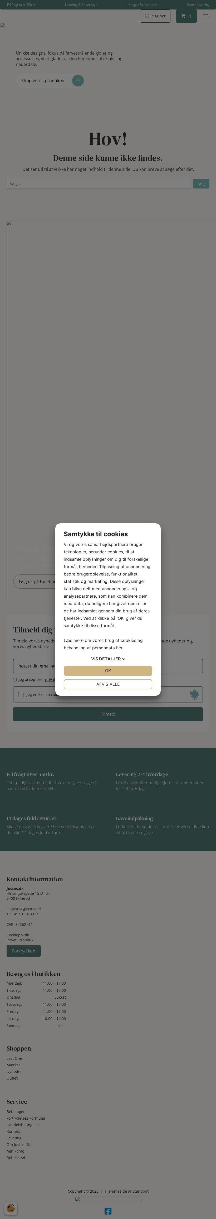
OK (108, 670)
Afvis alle (108, 684)
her (119, 647)
